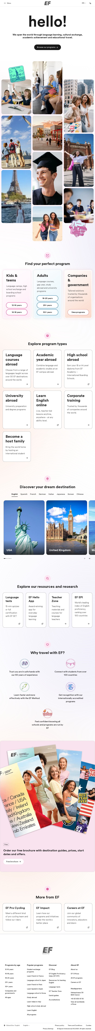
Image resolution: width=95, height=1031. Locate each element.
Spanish (24, 494)
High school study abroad (36, 1006)
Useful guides (54, 995)
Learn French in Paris (34, 984)
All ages (8, 997)
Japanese (61, 494)
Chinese (80, 494)
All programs (31, 1014)
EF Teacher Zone (55, 991)
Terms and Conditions (75, 1025)
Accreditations (54, 1000)
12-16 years (9, 969)
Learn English (32, 1010)
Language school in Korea (36, 993)
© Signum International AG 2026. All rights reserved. (74, 1028)
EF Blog (52, 969)
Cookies (88, 1025)
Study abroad (32, 997)
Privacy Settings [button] (48, 1028)
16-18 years (9, 974)
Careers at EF (76, 982)
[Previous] (85, 558)
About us (74, 969)
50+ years (9, 986)
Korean (71, 494)
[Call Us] (90, 3)
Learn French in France (35, 976)
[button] (8, 3)
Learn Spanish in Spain (35, 989)
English (15, 494)
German (42, 494)
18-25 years (9, 978)
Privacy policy (59, 1025)
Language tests (54, 987)
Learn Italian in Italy (34, 1002)
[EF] (47, 3)
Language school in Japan (36, 980)
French (33, 494)
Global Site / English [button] (13, 1025)
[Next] (89, 558)
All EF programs (76, 978)
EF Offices (75, 974)
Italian (51, 494)
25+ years (9, 982)
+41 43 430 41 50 (77, 999)
